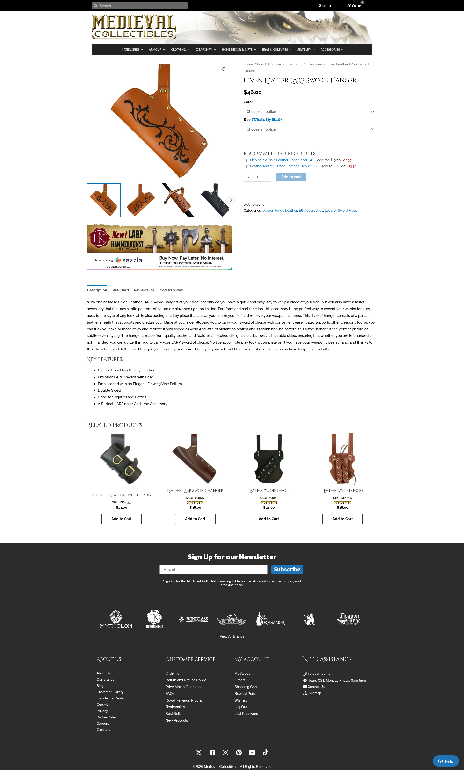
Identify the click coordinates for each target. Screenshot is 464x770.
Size (247, 119)
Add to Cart (121, 519)
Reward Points (246, 693)
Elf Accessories (310, 64)
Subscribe (287, 569)
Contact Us (316, 687)
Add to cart (291, 177)
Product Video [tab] (171, 290)
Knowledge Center (111, 698)
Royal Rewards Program (185, 700)
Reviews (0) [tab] (144, 290)
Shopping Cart (245, 687)
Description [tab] (97, 290)
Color (248, 102)
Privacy (102, 711)
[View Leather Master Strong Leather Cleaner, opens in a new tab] (316, 165)
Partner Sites (106, 717)
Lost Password (246, 714)
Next (230, 200)
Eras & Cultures (269, 64)
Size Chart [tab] (120, 290)
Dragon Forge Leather (279, 210)
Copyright (104, 704)
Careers (103, 723)
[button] (224, 69)
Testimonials (175, 707)
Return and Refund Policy (186, 680)
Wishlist (240, 700)
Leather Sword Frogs (341, 210)
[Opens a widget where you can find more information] (446, 761)
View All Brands (232, 636)
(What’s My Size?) (267, 119)
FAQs (170, 693)
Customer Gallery (110, 692)
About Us (104, 673)
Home (248, 64)
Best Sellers (175, 714)
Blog (100, 686)
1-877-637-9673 (320, 674)
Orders (240, 680)
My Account (243, 673)
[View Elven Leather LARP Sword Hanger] (104, 200)
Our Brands (105, 679)
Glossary (103, 730)
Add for (334, 160)
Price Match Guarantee (184, 687)
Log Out (240, 707)
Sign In (325, 5)
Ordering (172, 673)
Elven (290, 64)
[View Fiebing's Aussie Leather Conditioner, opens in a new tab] (311, 159)
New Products (177, 720)
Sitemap (315, 693)
